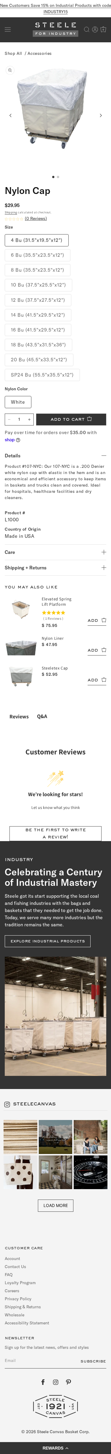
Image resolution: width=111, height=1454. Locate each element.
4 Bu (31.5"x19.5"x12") (36, 240)
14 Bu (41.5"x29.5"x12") (38, 315)
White (18, 402)
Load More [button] (56, 1205)
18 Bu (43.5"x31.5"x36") (38, 345)
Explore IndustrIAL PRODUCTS (47, 941)
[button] (8, 29)
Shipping (11, 212)
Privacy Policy (18, 1298)
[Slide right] (100, 115)
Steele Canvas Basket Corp (63, 1431)
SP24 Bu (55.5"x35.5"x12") (42, 375)
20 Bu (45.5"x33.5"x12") (39, 360)
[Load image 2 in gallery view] (58, 177)
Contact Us (15, 1266)
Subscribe (93, 1361)
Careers (12, 1290)
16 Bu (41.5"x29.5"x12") (38, 330)
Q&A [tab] (42, 716)
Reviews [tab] (19, 716)
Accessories (40, 53)
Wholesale (14, 1315)
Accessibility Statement (27, 1323)
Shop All (13, 53)
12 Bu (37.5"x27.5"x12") (38, 300)
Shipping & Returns (23, 1306)
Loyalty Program (20, 1282)
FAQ (8, 1274)
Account (12, 1258)
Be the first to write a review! (55, 834)
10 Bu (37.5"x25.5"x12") (38, 285)
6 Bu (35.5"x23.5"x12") (37, 255)
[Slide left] (11, 115)
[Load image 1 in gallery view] (53, 177)
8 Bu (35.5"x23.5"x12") (37, 270)
